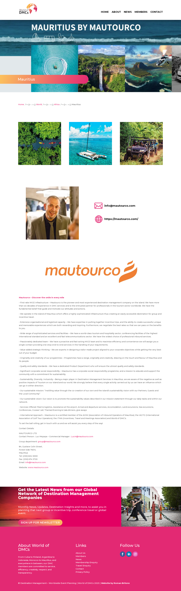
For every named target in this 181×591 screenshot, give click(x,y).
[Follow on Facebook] (122, 554)
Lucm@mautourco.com (82, 436)
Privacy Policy (83, 572)
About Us (80, 553)
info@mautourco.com (119, 205)
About (116, 12)
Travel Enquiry (83, 565)
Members (141, 12)
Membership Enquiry (87, 562)
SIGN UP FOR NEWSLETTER (40, 522)
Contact (156, 12)
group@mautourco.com (49, 441)
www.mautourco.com (38, 467)
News (128, 12)
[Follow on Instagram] (135, 554)
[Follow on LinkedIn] (129, 554)
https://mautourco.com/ (121, 219)
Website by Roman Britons (115, 583)
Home (105, 12)
